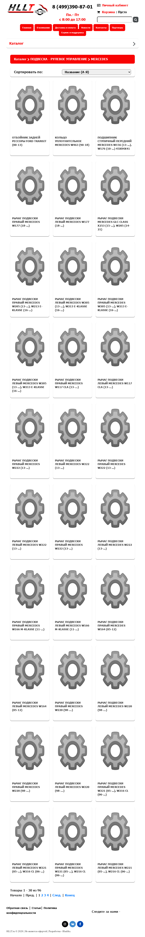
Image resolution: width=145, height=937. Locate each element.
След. (56, 895)
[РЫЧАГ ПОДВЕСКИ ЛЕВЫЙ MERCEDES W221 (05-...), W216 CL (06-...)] (29, 831)
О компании (43, 27)
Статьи (36, 908)
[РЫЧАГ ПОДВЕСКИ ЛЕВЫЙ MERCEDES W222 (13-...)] (72, 428)
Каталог (16, 43)
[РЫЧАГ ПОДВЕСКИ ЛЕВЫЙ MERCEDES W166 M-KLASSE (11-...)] (72, 589)
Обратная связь (17, 908)
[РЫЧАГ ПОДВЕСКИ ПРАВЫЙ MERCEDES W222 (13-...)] (29, 428)
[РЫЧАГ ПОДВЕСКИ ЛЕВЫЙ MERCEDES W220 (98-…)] (115, 670)
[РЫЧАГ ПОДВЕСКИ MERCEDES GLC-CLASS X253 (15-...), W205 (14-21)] (115, 185)
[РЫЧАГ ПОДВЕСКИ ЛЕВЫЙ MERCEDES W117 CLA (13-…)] (115, 347)
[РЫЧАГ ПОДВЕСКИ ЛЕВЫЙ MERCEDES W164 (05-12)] (29, 670)
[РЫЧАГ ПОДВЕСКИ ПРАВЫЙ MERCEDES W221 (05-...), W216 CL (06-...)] (115, 751)
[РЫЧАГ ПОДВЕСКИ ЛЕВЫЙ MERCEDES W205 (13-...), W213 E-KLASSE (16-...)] (72, 266)
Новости (85, 27)
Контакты (101, 27)
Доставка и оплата (65, 27)
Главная (26, 27)
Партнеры (117, 27)
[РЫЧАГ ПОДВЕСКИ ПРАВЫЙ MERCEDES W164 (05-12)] (115, 589)
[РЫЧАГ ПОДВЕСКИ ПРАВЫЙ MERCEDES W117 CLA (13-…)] (72, 347)
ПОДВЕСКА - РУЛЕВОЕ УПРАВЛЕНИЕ (58, 59)
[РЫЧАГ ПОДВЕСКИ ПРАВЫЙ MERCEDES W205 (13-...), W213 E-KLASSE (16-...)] (29, 266)
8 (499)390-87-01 (72, 6)
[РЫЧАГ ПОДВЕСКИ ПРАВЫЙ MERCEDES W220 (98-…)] (72, 670)
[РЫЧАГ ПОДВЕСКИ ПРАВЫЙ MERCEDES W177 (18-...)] (29, 185)
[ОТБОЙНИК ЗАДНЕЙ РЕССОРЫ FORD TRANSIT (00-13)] (29, 105)
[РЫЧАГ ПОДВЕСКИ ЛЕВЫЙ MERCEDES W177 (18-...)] (72, 185)
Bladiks (66, 931)
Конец (70, 895)
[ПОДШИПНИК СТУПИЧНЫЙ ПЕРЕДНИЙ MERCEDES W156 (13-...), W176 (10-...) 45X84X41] (115, 105)
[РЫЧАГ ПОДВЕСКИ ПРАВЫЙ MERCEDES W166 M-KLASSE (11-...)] (29, 589)
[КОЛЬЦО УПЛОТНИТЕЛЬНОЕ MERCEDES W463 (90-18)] (72, 105)
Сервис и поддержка (72, 32)
